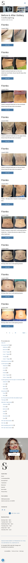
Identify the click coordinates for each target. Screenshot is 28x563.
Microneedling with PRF (7, 425)
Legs (4, 411)
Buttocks (5, 349)
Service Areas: (5, 541)
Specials (3, 487)
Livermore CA (15, 542)
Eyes (4, 418)
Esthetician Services (6, 361)
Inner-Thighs (6, 354)
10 (15, 333)
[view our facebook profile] (2, 510)
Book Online (3, 489)
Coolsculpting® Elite (5, 478)
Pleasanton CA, (18, 541)
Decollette (5, 416)
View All (3, 343)
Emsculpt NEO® (5, 345)
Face (4, 393)
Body (4, 395)
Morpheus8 (4, 391)
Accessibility (7, 551)
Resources (3, 485)
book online (14, 454)
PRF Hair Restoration (6, 427)
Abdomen (5, 347)
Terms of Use (15, 551)
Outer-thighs (6, 377)
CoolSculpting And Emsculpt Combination (12, 379)
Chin (4, 370)
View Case (7, 45)
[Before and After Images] (14, 41)
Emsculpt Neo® (4, 480)
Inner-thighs (6, 375)
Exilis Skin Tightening (6, 402)
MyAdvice (11, 547)
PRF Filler (3, 423)
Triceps (5, 356)
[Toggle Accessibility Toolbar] (2, 560)
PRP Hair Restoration (6, 420)
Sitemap (22, 551)
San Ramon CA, (7, 542)
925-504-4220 (14, 451)
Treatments (3, 482)
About (2, 476)
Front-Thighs (6, 352)
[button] (14, 451)
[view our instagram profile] (4, 510)
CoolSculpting (4, 363)
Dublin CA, (11, 541)
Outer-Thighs (6, 359)
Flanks (4, 372)
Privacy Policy (4, 491)
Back (4, 386)
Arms (4, 368)
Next (25, 333)
